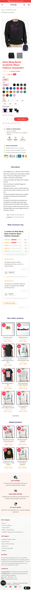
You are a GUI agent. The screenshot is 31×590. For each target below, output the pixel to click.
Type (4, 77)
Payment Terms (6, 541)
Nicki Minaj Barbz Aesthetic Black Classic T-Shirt (8, 360)
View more (15, 415)
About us (4, 523)
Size (4, 98)
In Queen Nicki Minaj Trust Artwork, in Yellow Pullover (8, 463)
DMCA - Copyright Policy (8, 529)
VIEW (8, 334)
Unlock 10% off (3, 583)
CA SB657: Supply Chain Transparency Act (12, 532)
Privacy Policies (6, 527)
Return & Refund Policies (8, 543)
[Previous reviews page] (19, 307)
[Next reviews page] (27, 307)
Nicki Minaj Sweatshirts (7, 12)
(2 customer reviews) (15, 71)
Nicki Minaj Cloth (11, 10)
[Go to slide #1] (11, 55)
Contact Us (4, 546)
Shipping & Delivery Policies (9, 539)
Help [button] (28, 588)
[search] (24, 5)
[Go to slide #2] (19, 55)
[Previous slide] (3, 33)
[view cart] (29, 5)
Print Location (6, 106)
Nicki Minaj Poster (7, 337)
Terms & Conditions (7, 525)
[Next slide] (27, 33)
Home (3, 10)
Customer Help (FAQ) (7, 548)
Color (4, 82)
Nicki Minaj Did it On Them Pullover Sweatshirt (22, 463)
